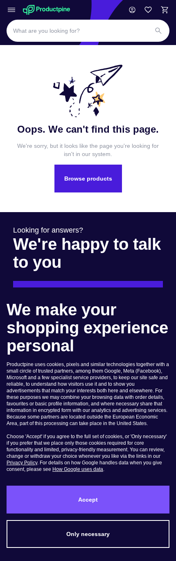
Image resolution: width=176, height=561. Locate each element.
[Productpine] (46, 10)
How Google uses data (77, 469)
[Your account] (132, 10)
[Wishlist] (148, 10)
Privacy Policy (22, 463)
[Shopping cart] (164, 10)
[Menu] (11, 10)
